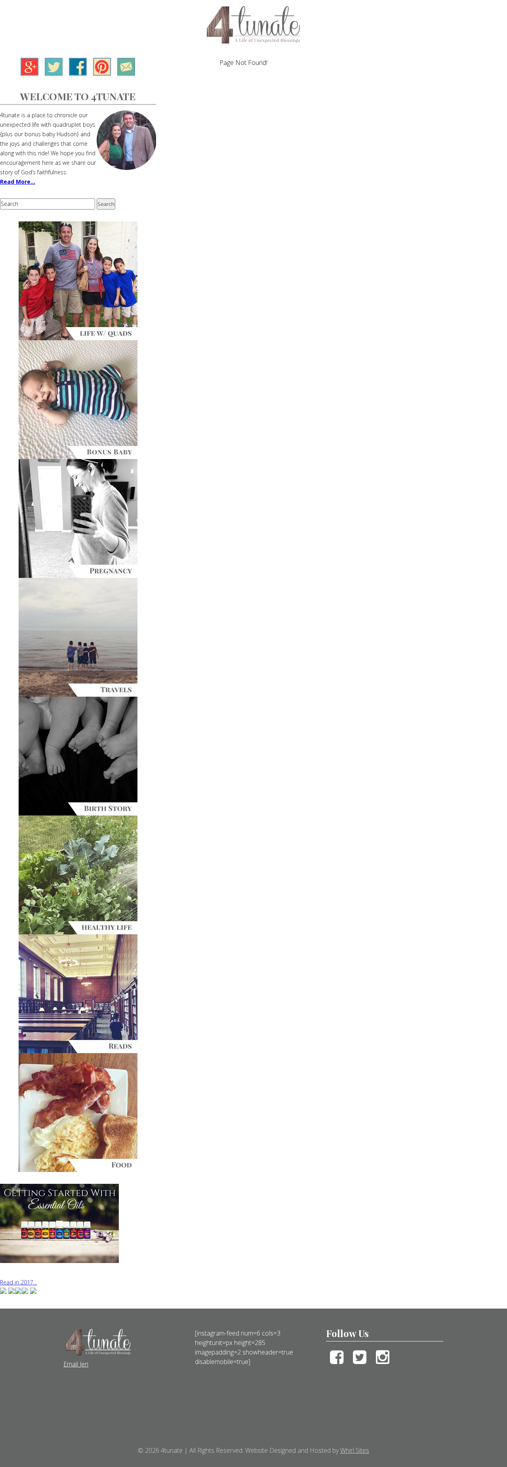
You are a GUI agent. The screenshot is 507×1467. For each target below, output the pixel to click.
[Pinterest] (102, 73)
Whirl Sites (354, 1450)
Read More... (17, 181)
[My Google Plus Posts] (29, 73)
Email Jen (75, 1364)
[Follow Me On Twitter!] (54, 73)
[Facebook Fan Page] (78, 73)
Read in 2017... (18, 1282)
